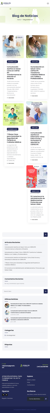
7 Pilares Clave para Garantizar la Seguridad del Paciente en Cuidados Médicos (14, 138)
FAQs (28, 382)
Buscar (46, 234)
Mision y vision (31, 380)
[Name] (46, 399)
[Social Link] (3, 394)
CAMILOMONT (33, 409)
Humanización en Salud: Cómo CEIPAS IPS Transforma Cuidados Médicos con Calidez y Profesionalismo (38, 73)
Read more (11, 97)
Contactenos (31, 385)
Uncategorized (12, 64)
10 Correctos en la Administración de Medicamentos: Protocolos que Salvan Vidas (38, 200)
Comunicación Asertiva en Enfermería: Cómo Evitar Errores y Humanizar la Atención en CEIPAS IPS (37, 139)
